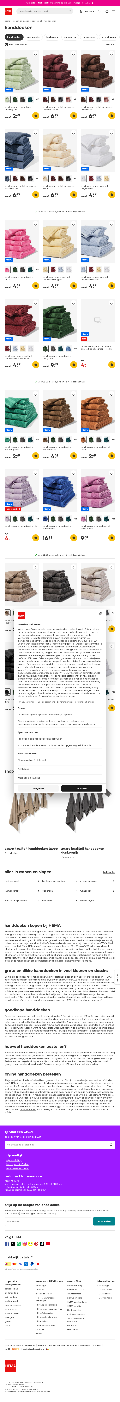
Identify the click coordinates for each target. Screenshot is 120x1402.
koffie (7, 1325)
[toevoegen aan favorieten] (35, 54)
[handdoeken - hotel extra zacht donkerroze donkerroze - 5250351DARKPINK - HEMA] (69, 99)
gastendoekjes (55, 949)
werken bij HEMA (75, 1289)
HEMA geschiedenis (76, 1302)
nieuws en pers (74, 1298)
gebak (8, 1321)
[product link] (22, 71)
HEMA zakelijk (74, 1306)
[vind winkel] (111, 1144)
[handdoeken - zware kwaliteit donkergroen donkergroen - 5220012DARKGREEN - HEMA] (31, 99)
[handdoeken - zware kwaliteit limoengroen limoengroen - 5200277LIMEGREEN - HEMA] (7, 99)
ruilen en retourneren (17, 1168)
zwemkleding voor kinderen (35, 1092)
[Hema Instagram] (25, 1244)
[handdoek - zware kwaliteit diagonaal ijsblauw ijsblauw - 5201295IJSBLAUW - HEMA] (99, 178)
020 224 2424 (12, 1181)
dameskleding (11, 1289)
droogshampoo (28, 1109)
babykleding (11, 1297)
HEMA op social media (46, 1305)
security (42, 1345)
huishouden (85, 891)
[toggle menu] (113, 11)
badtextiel (37, 21)
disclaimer (30, 1345)
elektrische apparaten (16, 900)
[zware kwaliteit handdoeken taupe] (32, 817)
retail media (72, 1329)
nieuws (39, 1333)
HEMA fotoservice (44, 1313)
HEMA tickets (42, 1321)
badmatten (70, 37)
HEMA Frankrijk (104, 1294)
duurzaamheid (74, 1294)
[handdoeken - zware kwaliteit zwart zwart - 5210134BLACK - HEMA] (7, 692)
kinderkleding (11, 1293)
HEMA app (41, 1285)
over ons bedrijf (75, 1285)
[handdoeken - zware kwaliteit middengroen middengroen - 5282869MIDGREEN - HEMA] (7, 439)
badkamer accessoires (53, 881)
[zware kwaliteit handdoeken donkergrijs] (88, 817)
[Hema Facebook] (7, 1244)
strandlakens (109, 37)
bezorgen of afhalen (17, 1164)
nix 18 (7, 1349)
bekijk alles (109, 872)
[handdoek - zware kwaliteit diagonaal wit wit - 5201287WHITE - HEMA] (83, 178)
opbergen (47, 891)
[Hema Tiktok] (42, 1244)
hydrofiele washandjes (97, 1092)
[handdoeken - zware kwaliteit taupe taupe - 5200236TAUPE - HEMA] (7, 613)
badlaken (98, 976)
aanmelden (104, 1221)
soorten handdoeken (83, 940)
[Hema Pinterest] (36, 1244)
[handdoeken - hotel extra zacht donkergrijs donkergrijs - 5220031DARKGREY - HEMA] (61, 99)
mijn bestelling (14, 1160)
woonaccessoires (88, 881)
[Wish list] (99, 11)
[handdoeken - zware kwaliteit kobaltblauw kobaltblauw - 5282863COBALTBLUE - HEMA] (45, 518)
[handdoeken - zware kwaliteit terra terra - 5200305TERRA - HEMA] (83, 439)
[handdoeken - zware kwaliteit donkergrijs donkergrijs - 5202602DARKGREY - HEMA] (23, 99)
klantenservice (74, 1310)
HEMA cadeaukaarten (46, 1317)
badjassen (52, 37)
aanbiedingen (87, 900)
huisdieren (47, 900)
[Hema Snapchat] (30, 1244)
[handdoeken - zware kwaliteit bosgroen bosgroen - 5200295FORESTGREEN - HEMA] (15, 99)
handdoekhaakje (33, 1064)
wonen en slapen (21, 21)
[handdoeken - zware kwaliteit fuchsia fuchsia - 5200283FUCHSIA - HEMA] (7, 269)
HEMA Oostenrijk (105, 1298)
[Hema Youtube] (48, 1244)
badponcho (89, 37)
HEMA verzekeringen (46, 1325)
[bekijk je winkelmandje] (106, 11)
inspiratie (40, 1329)
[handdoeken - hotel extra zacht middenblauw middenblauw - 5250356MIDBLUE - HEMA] (7, 178)
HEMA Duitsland (104, 1289)
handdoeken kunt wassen (47, 1030)
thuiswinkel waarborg (33, 1349)
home (7, 21)
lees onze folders (44, 1294)
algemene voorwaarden (79, 1345)
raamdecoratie (12, 891)
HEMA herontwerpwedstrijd (49, 1309)
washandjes (33, 37)
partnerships (73, 1325)
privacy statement (14, 1345)
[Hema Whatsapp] (19, 1244)
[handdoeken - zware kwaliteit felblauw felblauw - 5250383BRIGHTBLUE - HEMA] (69, 348)
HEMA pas (40, 1289)
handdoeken (14, 37)
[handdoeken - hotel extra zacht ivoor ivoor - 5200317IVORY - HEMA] (45, 178)
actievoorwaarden (76, 1314)
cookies (97, 1345)
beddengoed (12, 881)
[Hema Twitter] (13, 1244)
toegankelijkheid (56, 1345)
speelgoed (10, 1317)
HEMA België (103, 1285)
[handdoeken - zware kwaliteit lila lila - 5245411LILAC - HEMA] (7, 518)
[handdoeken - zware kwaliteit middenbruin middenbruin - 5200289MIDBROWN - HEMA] (45, 439)
